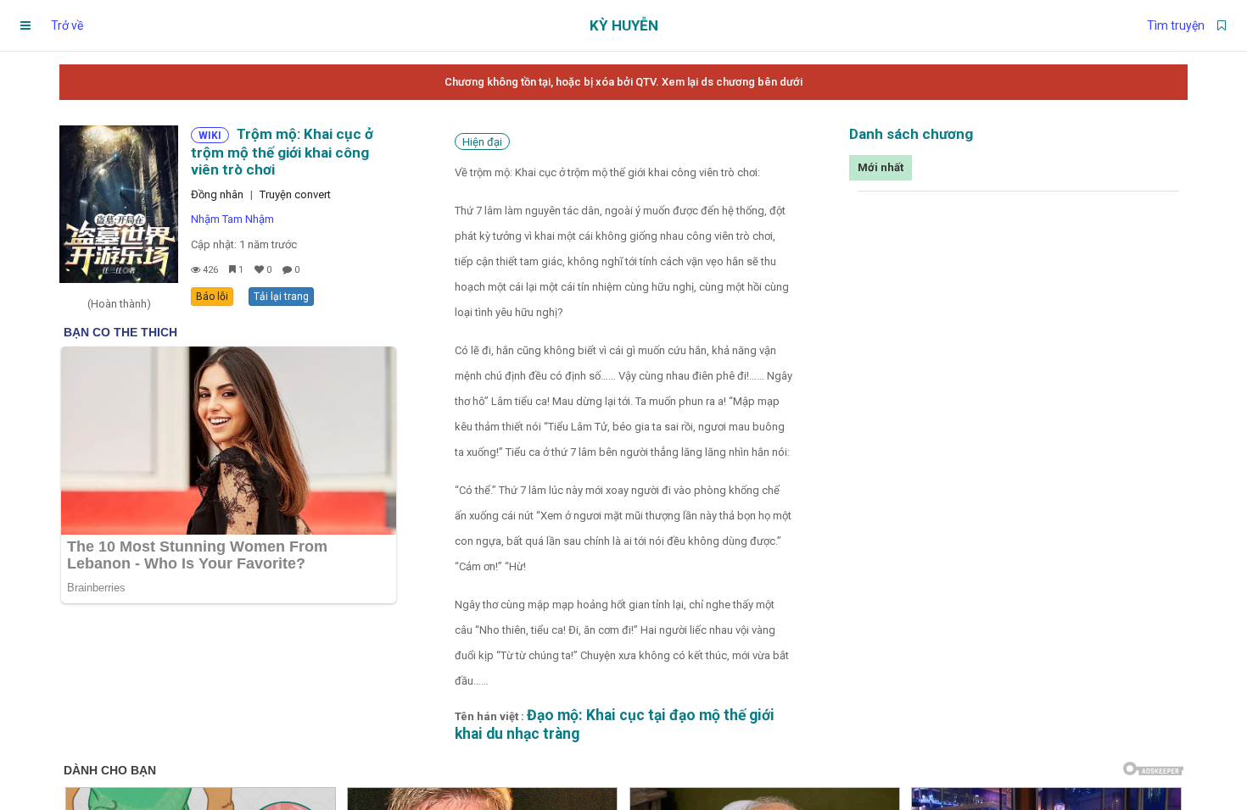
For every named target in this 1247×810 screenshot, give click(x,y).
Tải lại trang (281, 296)
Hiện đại (482, 142)
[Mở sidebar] (25, 25)
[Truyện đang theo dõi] (1221, 25)
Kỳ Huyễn (624, 25)
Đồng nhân (217, 194)
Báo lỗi (212, 296)
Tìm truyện (1176, 25)
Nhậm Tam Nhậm (232, 219)
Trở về (67, 25)
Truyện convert (295, 194)
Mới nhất (880, 167)
